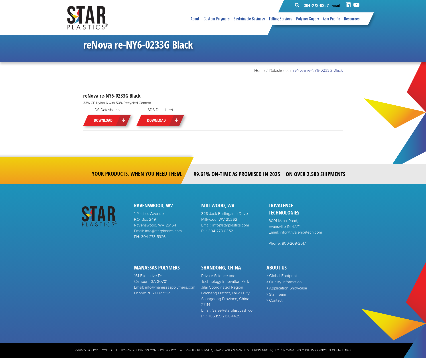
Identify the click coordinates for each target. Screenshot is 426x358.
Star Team (277, 294)
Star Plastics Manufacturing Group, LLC (246, 350)
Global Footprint (283, 276)
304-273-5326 (153, 237)
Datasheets (278, 70)
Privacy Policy (86, 350)
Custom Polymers (216, 19)
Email (335, 5)
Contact (275, 300)
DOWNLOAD (103, 120)
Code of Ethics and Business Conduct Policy (139, 350)
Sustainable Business (249, 19)
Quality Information (285, 282)
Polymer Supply (307, 19)
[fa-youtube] (356, 5)
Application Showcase (288, 288)
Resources (351, 19)
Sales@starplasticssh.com (234, 310)
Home (259, 70)
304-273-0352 (316, 5)
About (195, 19)
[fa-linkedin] (348, 5)
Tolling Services (280, 19)
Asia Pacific (331, 19)
